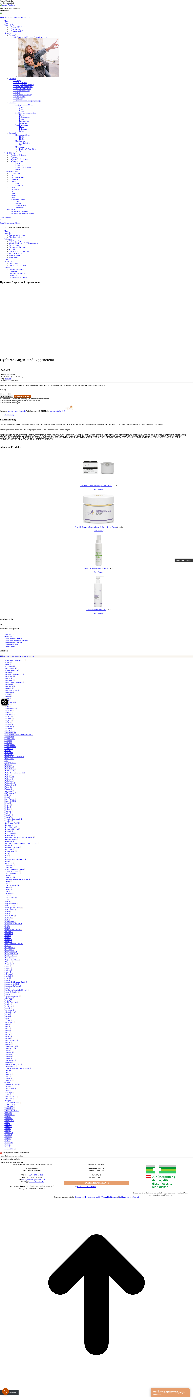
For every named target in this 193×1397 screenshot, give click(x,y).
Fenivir (7, 813)
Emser (7, 797)
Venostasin (8, 1119)
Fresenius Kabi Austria (13, 819)
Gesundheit (8, 636)
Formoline (8, 815)
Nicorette (8, 934)
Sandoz (7, 1028)
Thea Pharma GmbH (12, 1103)
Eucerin (8, 805)
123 (1, 656)
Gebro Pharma (10, 827)
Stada (7, 1070)
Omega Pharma (10, 952)
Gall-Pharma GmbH (12, 823)
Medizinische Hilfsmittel (13, 642)
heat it (7, 853)
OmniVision (9, 958)
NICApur (8, 932)
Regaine (8, 1004)
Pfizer (7, 980)
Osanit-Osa (9, 964)
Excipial (8, 809)
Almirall (8, 678)
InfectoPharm (9, 865)
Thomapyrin (9, 1107)
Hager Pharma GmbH (12, 847)
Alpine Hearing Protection (14, 682)
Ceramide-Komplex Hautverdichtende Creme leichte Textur (96, 527)
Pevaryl (7, 978)
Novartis (8, 940)
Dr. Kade (8, 775)
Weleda (8, 1137)
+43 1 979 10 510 (36, 1175)
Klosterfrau (9, 877)
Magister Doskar (11, 903)
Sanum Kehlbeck (11, 1040)
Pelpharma (8, 974)
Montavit (8, 918)
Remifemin (9, 1006)
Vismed (7, 1129)
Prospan (8, 994)
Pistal (7, 988)
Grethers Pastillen (11, 839)
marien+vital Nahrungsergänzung (16, 640)
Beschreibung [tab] (9, 415)
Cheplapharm (9, 745)
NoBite (7, 936)
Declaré (7, 751)
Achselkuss (9, 666)
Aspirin (8, 694)
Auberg (8, 696)
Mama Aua (9, 905)
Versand (8, 379)
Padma (7, 966)
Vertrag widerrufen (9, 1393)
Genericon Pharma (12, 829)
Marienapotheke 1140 (57, 411)
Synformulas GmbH (12, 1084)
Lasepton (8, 889)
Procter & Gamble (12, 992)
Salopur (7, 1024)
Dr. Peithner (9, 781)
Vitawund (8, 1133)
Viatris (7, 1123)
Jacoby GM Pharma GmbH (14, 869)
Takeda (7, 1086)
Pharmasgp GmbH (11, 984)
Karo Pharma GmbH (12, 873)
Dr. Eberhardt (9, 771)
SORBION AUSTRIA (13, 1064)
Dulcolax (8, 789)
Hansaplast (9, 849)
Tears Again (9, 1092)
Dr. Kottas (9, 777)
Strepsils (8, 1078)
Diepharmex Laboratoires (14, 757)
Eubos (7, 803)
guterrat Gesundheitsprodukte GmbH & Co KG (21, 843)
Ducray (8, 787)
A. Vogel (8, 662)
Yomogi (7, 1145)
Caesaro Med (9, 739)
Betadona (8, 712)
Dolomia (8, 765)
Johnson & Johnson (12, 871)
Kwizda (8, 881)
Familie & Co (9, 634)
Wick (7, 1141)
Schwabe (8, 1044)
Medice (7, 912)
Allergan (8, 672)
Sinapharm (8, 1054)
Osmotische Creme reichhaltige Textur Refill (96, 486)
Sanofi (7, 1032)
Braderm (8, 729)
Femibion (8, 811)
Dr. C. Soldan (10, 769)
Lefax (7, 891)
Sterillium (8, 1074)
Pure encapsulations (12, 996)
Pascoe (7, 972)
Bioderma (9, 719)
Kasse (17, 223)
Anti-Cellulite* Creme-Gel (96, 610)
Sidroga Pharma (11, 1046)
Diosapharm (9, 759)
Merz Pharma (10, 916)
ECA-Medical (10, 793)
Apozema (9, 688)
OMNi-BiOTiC (11, 954)
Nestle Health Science (13, 930)
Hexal (7, 861)
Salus (7, 1026)
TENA (7, 1095)
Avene (7, 698)
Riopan (7, 1014)
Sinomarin (8, 1056)
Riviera (7, 1016)
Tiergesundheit (9, 646)
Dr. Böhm (9, 767)
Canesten (8, 741)
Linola (7, 895)
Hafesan (8, 845)
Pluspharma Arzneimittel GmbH (16, 990)
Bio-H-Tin (8, 716)
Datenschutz (90, 1197)
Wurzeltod (8, 1143)
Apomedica (9, 686)
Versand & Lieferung (109, 1197)
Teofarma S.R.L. (11, 1097)
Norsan (7, 938)
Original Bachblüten (12, 960)
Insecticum (8, 867)
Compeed (8, 749)
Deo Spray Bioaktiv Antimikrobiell (96, 568)
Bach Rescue (10, 702)
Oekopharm (9, 948)
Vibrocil (8, 1125)
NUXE (7, 946)
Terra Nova (9, 1099)
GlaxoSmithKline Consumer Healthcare (19, 837)
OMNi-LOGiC (10, 956)
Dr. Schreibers (10, 785)
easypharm (9, 791)
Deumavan (9, 755)
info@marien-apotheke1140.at (34, 1180)
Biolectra (8, 723)
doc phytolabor (10, 763)
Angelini (8, 684)
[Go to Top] (96, 1391)
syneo (7, 1082)
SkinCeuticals (10, 1060)
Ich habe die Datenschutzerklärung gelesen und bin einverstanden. (26, 399)
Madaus (7, 901)
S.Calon (8, 1020)
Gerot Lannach (10, 833)
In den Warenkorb (6, 396)
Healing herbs (10, 851)
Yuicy (7, 1147)
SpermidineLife (10, 1066)
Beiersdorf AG (10, 708)
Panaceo (8, 968)
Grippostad (9, 841)
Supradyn (9, 1080)
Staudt (7, 1072)
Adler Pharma (10, 668)
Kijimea (7, 875)
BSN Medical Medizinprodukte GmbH (18, 735)
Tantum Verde (10, 1088)
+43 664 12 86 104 (36, 1182)
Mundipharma (10, 922)
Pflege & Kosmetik (11, 644)
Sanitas (7, 1030)
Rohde (7, 1018)
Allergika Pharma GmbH (14, 674)
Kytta (7, 883)
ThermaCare (9, 1105)
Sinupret (8, 1058)
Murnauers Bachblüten (13, 924)
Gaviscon (8, 825)
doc (6, 761)
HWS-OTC (9, 863)
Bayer (7, 706)
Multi (7, 920)
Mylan (7, 926)
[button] (22, 396)
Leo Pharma (9, 893)
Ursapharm (9, 1115)
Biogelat (8, 721)
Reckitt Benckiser (11, 1002)
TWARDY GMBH (11, 1111)
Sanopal (8, 1034)
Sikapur (7, 1050)
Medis (7, 914)
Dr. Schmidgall (10, 783)
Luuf (6, 899)
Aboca (7, 664)
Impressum (79, 1197)
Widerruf (135, 1197)
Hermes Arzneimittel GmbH (15, 859)
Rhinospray (9, 1010)
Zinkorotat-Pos (10, 1149)
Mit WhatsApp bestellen (22, 396)
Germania (8, 831)
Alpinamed (9, 680)
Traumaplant (9, 1109)
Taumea (7, 1090)
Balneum (8, 704)
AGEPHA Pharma (11, 670)
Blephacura (9, 727)
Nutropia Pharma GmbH (13, 944)
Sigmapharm (10, 1048)
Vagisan (7, 1117)
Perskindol (8, 976)
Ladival (8, 887)
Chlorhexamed (10, 747)
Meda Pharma (10, 910)
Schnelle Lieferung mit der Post (12, 1156)
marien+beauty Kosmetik (17, 411)
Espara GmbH (10, 801)
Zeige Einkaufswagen (7, 223)
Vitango (7, 1131)
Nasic (7, 928)
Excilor (7, 807)
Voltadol (8, 1135)
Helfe (7, 857)
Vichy (8, 1127)
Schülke (8, 1042)
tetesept (7, 1101)
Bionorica (8, 725)
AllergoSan (9, 676)
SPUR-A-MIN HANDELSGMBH (17, 1068)
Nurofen (8, 942)
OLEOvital (9, 950)
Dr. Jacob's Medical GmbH (14, 773)
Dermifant (8, 753)
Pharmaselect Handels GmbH (15, 982)
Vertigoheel (9, 1121)
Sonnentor (8, 1062)
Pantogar (8, 970)
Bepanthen (9, 710)
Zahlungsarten (125, 1197)
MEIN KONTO (6, 217)
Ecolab (7, 795)
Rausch (8, 1000)
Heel (7, 855)
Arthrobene (9, 692)
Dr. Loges (8, 779)
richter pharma (10, 1012)
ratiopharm (9, 998)
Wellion (7, 1139)
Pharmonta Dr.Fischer (12, 986)
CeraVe (8, 743)
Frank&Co (8, 817)
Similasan (9, 1052)
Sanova (8, 1038)
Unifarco (8, 1113)
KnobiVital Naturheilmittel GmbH (17, 879)
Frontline (8, 821)
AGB (98, 1197)
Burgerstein (9, 737)
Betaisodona (9, 714)
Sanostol (8, 1036)
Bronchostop (10, 733)
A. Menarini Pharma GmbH (15, 660)
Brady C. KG (9, 731)
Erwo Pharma (10, 799)
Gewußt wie (9, 835)
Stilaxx (7, 1076)
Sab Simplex (9, 1022)
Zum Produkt (98, 489)
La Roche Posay (11, 885)
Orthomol (8, 962)
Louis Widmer (10, 897)
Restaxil (8, 1008)
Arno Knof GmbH (11, 690)
